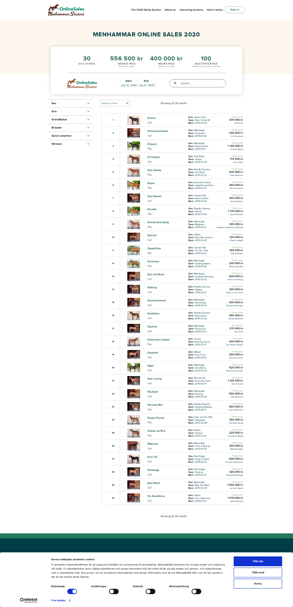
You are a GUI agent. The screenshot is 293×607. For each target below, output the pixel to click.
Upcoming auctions (191, 10)
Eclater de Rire (156, 431)
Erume (151, 118)
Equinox (152, 326)
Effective (153, 444)
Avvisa (258, 583)
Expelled (153, 352)
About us (170, 10)
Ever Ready (154, 170)
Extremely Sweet (158, 131)
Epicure (152, 235)
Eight (151, 365)
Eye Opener (155, 196)
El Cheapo (154, 157)
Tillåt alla (258, 561)
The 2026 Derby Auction (146, 10)
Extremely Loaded (158, 339)
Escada (152, 209)
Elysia (151, 183)
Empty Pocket (156, 418)
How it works (215, 10)
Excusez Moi (155, 405)
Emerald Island (157, 300)
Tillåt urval (258, 572)
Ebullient (153, 391)
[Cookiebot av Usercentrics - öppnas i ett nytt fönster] (29, 600)
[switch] (114, 591)
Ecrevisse (153, 261)
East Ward (154, 483)
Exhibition (153, 313)
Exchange (153, 470)
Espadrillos (154, 248)
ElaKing (152, 287)
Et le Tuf (152, 457)
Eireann (152, 144)
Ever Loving (155, 378)
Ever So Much (156, 274)
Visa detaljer (58, 600)
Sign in (234, 9)
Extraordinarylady (158, 222)
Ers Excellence (156, 496)
